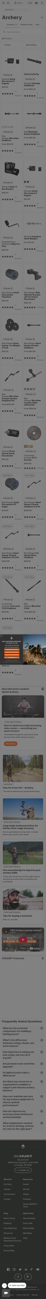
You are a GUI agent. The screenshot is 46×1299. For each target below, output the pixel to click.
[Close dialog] (1, 636)
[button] (11, 650)
